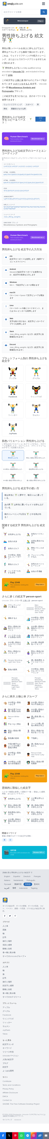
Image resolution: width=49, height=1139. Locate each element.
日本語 (28, 884)
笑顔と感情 (7, 945)
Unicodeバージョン (11, 1056)
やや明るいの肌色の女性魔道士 (12, 763)
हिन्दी (14, 888)
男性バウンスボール (35, 549)
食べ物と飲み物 (9, 952)
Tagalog (34, 888)
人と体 (5, 926)
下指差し (32, 738)
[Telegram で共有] (27, 1135)
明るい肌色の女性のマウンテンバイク (12, 628)
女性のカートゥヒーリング (35, 565)
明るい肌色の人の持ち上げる (35, 813)
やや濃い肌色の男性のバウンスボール (35, 628)
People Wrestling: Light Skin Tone (12, 661)
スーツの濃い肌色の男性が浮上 (35, 724)
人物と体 (22, 28)
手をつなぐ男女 (12, 724)
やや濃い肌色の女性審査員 (35, 710)
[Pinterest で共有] (15, 1135)
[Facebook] (5, 916)
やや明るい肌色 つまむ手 (12, 703)
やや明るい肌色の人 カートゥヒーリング (35, 671)
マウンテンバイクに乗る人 (12, 606)
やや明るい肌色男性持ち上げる (35, 820)
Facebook (7, 1015)
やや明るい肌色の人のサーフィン (35, 619)
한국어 (36, 884)
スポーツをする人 (9, 30)
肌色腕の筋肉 (11, 738)
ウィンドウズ (8, 1019)
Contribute (7, 1081)
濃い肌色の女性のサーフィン (35, 636)
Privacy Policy (8, 1089)
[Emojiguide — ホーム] (5, 900)
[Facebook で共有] (3, 1135)
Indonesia (23, 888)
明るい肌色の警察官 (12, 732)
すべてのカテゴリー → (12, 997)
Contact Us (7, 1100)
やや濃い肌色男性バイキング (35, 643)
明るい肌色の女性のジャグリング (35, 653)
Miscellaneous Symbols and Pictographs (20, 225)
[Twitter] (10, 916)
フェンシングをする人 (35, 556)
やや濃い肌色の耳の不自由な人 (35, 703)
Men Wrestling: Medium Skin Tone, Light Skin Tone (36, 609)
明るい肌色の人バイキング (12, 652)
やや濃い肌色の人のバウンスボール (12, 644)
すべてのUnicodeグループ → (14, 956)
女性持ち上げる (12, 534)
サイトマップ (7, 1120)
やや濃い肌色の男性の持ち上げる (12, 821)
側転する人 (10, 618)
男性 (5, 109)
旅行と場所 (7, 941)
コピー (40, 119)
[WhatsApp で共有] (21, 1135)
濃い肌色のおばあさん (35, 745)
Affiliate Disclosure (10, 1093)
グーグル (6, 1011)
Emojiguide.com (8, 28)
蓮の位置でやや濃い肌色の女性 (12, 710)
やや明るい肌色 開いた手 (12, 754)
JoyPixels (6, 1030)
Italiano (7, 880)
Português (31, 880)
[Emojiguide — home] (13, 4)
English (7, 876)
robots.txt (17, 1120)
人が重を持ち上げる (35, 799)
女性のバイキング (35, 535)
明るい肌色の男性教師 (35, 763)
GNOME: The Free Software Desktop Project (21, 1104)
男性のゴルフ (11, 564)
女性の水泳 (10, 541)
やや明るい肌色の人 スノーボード (12, 557)
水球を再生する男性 (35, 542)
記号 (4, 937)
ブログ (5, 1063)
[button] (24, 165)
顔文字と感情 (8, 986)
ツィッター (7, 1022)
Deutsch (27, 876)
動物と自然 (7, 949)
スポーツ (29, 104)
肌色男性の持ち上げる (12, 813)
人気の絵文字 (8, 1059)
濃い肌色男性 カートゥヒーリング (35, 662)
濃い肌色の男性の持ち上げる (35, 806)
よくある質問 (8, 1071)
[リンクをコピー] (40, 1135)
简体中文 (18, 884)
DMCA (5, 1096)
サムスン (6, 1026)
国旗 (4, 930)
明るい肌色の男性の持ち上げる (12, 806)
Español (16, 876)
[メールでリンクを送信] (46, 1135)
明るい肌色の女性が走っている (35, 732)
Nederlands (18, 880)
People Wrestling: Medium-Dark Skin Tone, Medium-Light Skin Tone (36, 683)
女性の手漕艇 (34, 571)
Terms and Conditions (12, 1085)
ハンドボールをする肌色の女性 (12, 636)
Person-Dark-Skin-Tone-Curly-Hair (35, 755)
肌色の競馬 (10, 669)
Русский (7, 884)
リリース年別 (8, 1052)
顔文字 (5, 1067)
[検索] (44, 12)
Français (37, 876)
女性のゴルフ (11, 548)
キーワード (7, 1048)
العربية (6, 888)
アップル (6, 1007)
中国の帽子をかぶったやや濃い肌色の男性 (12, 746)
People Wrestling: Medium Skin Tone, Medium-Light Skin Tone (12, 683)
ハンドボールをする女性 (12, 572)
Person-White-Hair (11, 717)
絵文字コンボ (8, 1044)
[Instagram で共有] (34, 1135)
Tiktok (5, 1034)
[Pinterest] (15, 916)
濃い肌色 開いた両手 (35, 717)
